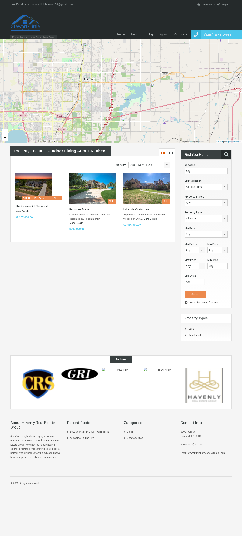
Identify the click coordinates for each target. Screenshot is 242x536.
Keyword (190, 164)
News (134, 34)
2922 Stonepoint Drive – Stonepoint (89, 431)
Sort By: (121, 164)
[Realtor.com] (121, 386)
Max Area (190, 275)
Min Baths (191, 244)
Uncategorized (135, 437)
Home (121, 34)
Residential (195, 335)
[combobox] (149, 165)
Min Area (212, 259)
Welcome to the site (82, 437)
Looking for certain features (202, 302)
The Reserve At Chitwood (31, 206)
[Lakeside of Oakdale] (126, 123)
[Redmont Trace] (87, 48)
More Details (22, 211)
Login (224, 4)
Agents (163, 34)
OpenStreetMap (233, 141)
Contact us (181, 34)
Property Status (194, 196)
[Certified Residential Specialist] (204, 383)
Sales (130, 431)
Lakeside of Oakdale (136, 209)
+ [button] (5, 132)
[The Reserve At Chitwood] (155, 89)
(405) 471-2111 (218, 35)
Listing (149, 34)
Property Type (193, 212)
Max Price (190, 259)
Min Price (213, 244)
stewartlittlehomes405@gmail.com (52, 4)
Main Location (193, 180)
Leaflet (219, 141)
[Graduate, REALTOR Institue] (38, 374)
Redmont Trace (79, 209)
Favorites (207, 4)
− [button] (5, 137)
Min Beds (190, 228)
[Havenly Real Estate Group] (163, 385)
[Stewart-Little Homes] (25, 26)
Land (191, 328)
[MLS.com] (80, 377)
